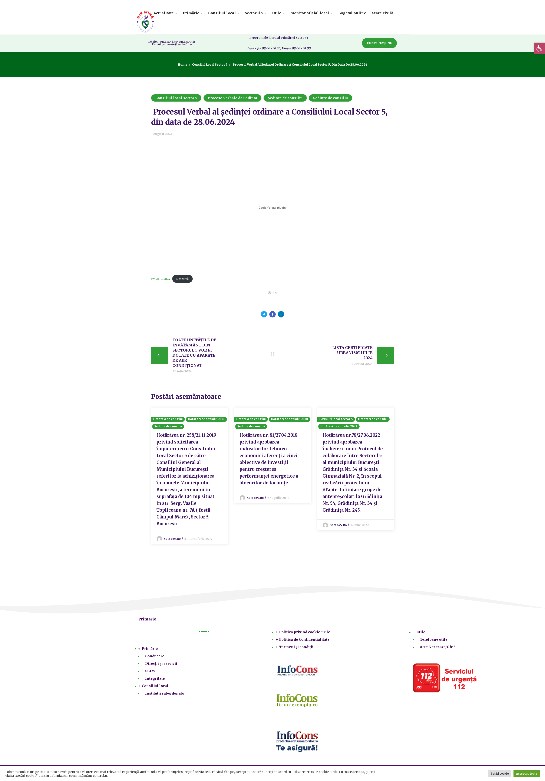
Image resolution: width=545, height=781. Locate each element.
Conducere (154, 656)
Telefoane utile (433, 639)
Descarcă (182, 278)
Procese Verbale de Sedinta (232, 98)
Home (182, 64)
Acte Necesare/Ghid (438, 647)
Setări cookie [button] (500, 773)
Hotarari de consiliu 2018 (289, 419)
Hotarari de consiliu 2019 (206, 419)
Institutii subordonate (164, 693)
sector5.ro (172, 539)
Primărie (150, 648)
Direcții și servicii (161, 663)
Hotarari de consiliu (168, 419)
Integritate (155, 678)
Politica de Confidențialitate (304, 639)
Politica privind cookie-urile (304, 632)
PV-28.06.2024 (160, 278)
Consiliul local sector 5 (209, 64)
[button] (539, 48)
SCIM (150, 671)
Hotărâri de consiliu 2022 (338, 426)
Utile (420, 632)
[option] (189, 476)
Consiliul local (155, 686)
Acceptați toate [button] (526, 773)
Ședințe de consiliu (285, 98)
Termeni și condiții (296, 647)
